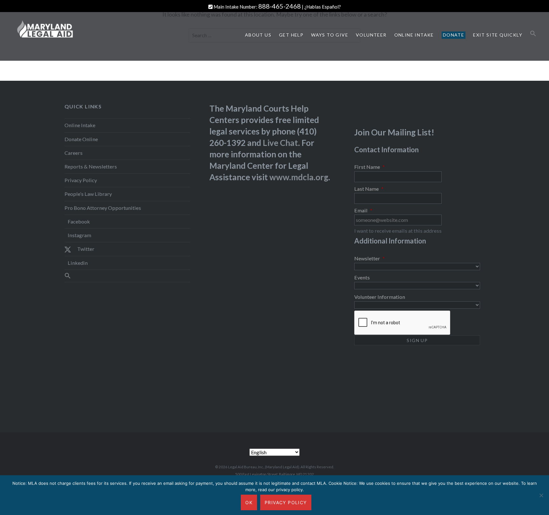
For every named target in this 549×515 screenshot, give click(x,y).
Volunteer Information (379, 297)
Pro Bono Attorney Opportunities (102, 208)
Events (362, 277)
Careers (73, 153)
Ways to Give (329, 35)
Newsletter (369, 258)
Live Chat (280, 143)
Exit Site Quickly (497, 35)
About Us (258, 35)
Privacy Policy (80, 180)
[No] (541, 495)
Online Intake (414, 35)
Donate (453, 35)
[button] (533, 33)
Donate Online (81, 139)
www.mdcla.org (298, 177)
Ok (249, 502)
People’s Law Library (88, 194)
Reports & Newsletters (90, 166)
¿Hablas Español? (322, 7)
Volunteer (371, 35)
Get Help (291, 35)
